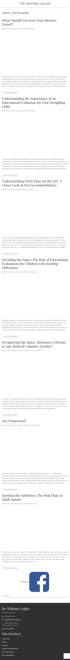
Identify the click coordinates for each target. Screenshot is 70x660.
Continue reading (10, 92)
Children (31, 110)
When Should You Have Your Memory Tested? (29, 22)
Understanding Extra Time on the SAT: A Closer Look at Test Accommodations (32, 183)
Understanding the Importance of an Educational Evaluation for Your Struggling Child (33, 102)
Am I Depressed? (14, 420)
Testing (31, 28)
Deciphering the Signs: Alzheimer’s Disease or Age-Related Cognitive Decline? (34, 344)
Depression (35, 425)
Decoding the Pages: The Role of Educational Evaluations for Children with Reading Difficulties (35, 263)
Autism (34, 503)
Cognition (36, 350)
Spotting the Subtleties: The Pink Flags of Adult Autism (32, 497)
